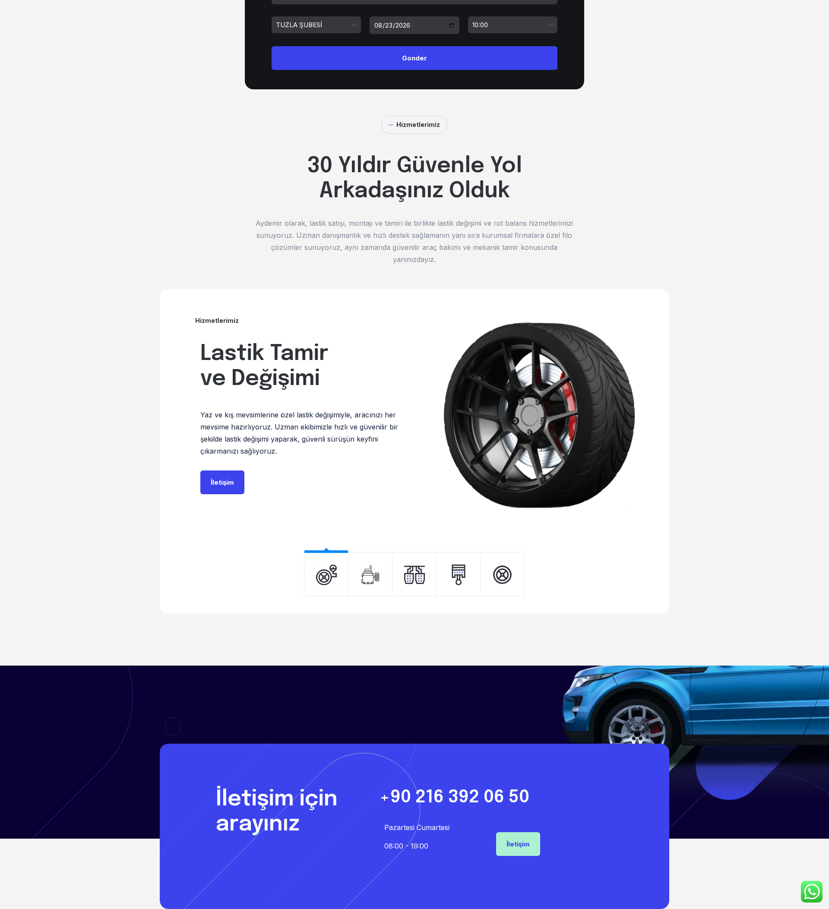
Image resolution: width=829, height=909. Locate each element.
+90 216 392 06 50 (454, 797)
